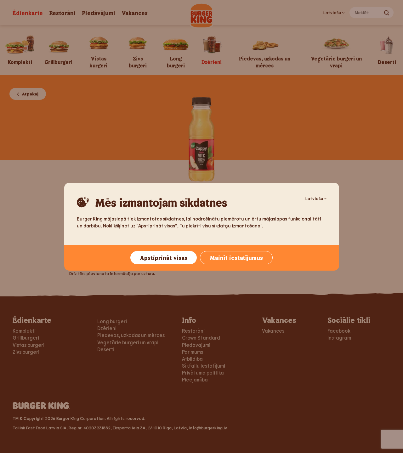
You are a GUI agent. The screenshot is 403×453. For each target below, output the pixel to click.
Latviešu (314, 198)
